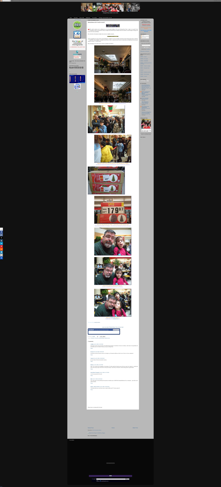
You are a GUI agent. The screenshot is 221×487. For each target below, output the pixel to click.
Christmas (92, 338)
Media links (88, 17)
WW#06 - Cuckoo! (143, 76)
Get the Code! (120, 327)
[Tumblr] (1, 240)
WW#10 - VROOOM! (144, 60)
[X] (1, 237)
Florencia (96, 338)
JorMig (92, 344)
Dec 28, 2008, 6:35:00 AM (99, 351)
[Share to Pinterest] (104, 336)
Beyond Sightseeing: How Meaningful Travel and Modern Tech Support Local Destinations (146, 87)
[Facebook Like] (1, 234)
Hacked (141, 70)
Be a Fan (116, 330)
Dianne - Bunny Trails (95, 386)
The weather (94, 17)
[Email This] (100, 336)
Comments (144, 37)
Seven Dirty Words (145, 99)
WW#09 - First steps (144, 58)
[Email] (1, 255)
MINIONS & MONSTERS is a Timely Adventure (146, 95)
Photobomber (112, 317)
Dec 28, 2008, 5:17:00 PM (104, 372)
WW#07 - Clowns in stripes (145, 65)
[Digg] (1, 243)
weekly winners (107, 338)
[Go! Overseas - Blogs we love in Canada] (77, 38)
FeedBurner (148, 49)
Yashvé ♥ (92, 358)
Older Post (135, 427)
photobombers (115, 318)
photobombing (101, 338)
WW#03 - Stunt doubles (144, 74)
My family (76, 17)
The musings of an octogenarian (145, 107)
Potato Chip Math (145, 98)
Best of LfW (82, 17)
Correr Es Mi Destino (146, 85)
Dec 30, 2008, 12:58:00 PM (104, 386)
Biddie (92, 364)
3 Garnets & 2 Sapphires (146, 112)
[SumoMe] (1, 257)
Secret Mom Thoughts (95, 372)
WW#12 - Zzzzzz (143, 56)
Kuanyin (92, 351)
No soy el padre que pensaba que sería (145, 103)
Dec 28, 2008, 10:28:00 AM (99, 358)
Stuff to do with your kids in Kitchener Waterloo (146, 92)
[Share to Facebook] (103, 336)
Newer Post (91, 427)
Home (71, 17)
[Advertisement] (112, 418)
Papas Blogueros (145, 101)
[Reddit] (1, 249)
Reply (92, 348)
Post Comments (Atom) (97, 430)
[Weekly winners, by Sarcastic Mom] (113, 26)
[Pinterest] (1, 246)
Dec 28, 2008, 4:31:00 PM (98, 364)
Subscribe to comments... (145, 51)
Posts (143, 35)
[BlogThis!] (101, 336)
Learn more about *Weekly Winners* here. (110, 327)
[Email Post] (97, 336)
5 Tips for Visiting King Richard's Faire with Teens (146, 113)
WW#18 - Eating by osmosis (145, 72)
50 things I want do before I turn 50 (105, 17)
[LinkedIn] (1, 252)
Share (1, 486)
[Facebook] (1, 232)
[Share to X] (102, 336)
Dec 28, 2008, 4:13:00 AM (98, 344)
